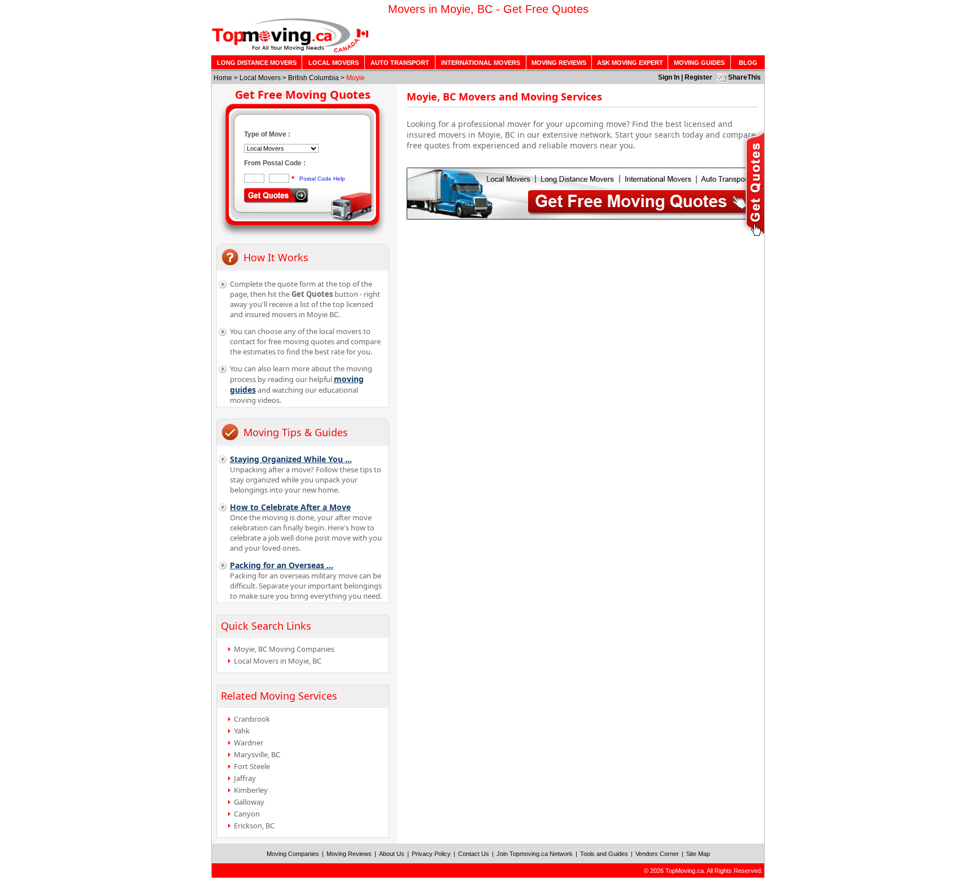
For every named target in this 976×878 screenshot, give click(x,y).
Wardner (248, 742)
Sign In (668, 77)
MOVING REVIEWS (558, 62)
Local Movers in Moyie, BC (277, 661)
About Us (391, 853)
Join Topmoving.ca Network (534, 853)
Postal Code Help (322, 178)
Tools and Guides (604, 853)
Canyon (247, 814)
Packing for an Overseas (281, 565)
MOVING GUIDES (699, 62)
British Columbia (313, 78)
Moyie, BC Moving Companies (284, 649)
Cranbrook (252, 719)
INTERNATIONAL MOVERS (480, 62)
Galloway (249, 802)
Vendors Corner (657, 853)
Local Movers (260, 78)
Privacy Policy (431, 853)
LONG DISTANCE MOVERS (257, 62)
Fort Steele (252, 766)
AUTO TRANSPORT (400, 62)
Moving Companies (293, 853)
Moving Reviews (349, 853)
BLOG (748, 62)
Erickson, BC (254, 825)
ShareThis (744, 77)
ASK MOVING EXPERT (630, 62)
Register (698, 77)
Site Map (698, 853)
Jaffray (245, 778)
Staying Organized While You (291, 459)
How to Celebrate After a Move (290, 507)
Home (222, 78)
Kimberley (251, 790)
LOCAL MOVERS (333, 62)
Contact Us (473, 853)
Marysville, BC (257, 754)
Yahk (242, 731)
